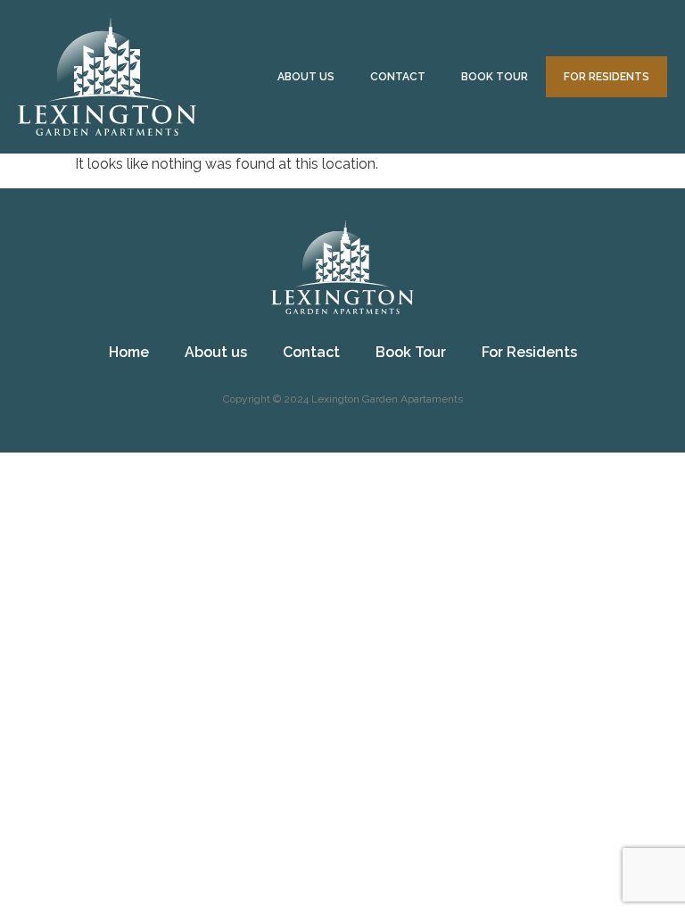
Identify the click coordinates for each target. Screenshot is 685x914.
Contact (397, 77)
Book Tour (494, 77)
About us (305, 77)
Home (129, 352)
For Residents (606, 77)
